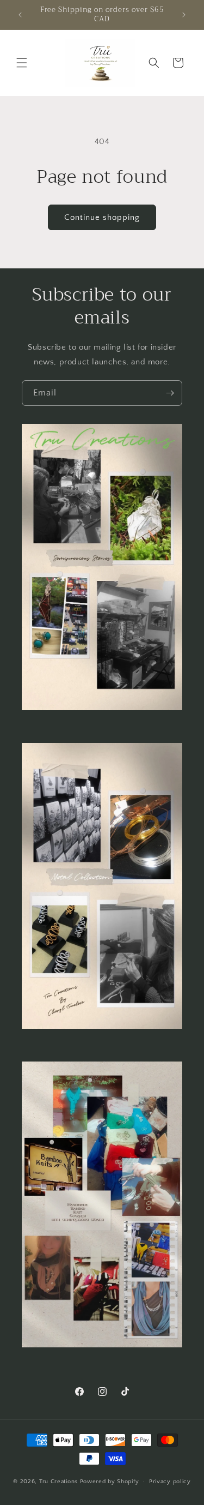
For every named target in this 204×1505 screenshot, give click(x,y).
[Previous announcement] (20, 15)
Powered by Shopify (109, 1481)
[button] (22, 63)
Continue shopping (102, 217)
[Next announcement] (184, 15)
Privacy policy (170, 1481)
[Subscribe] (170, 393)
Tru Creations (59, 1481)
